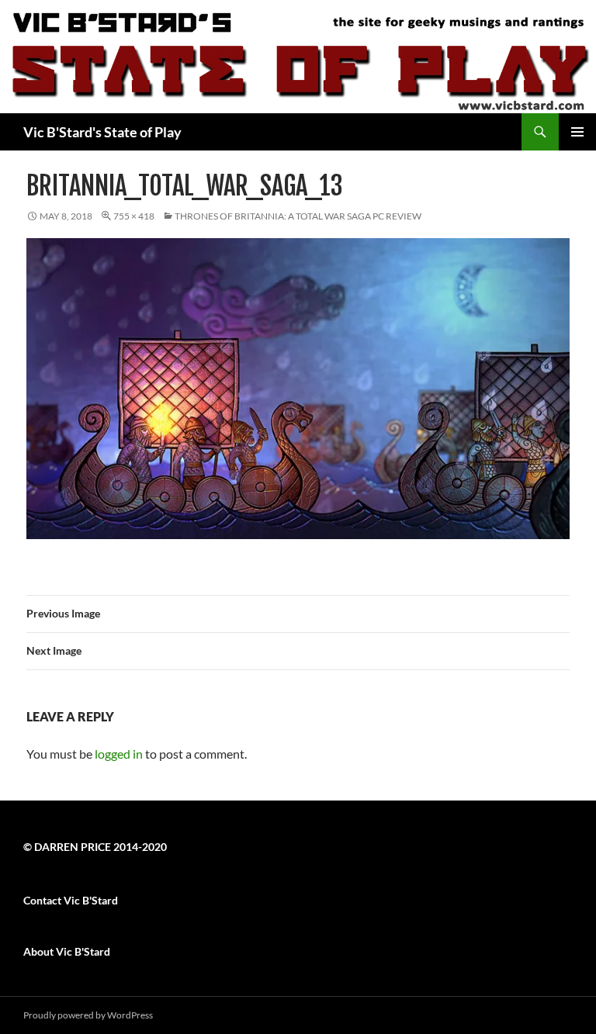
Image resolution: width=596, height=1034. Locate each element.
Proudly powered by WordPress (88, 1015)
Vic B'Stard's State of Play (102, 131)
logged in (119, 753)
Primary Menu (577, 131)
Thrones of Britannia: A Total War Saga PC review (298, 216)
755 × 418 (133, 216)
